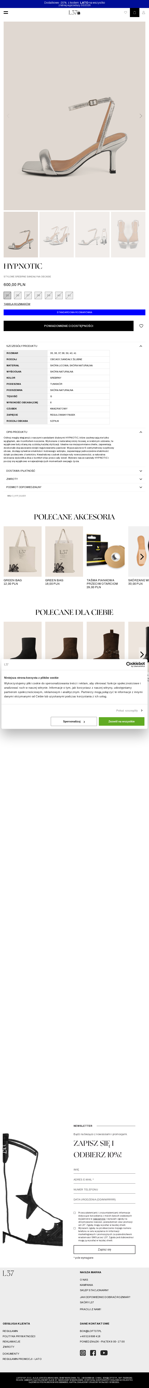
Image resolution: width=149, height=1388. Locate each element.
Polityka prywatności (19, 1336)
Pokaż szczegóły (127, 710)
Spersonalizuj (71, 721)
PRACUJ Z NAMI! (90, 1309)
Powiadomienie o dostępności (68, 325)
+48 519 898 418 (90, 1336)
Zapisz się (104, 1249)
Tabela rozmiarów (17, 304)
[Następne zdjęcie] (141, 116)
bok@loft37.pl (91, 1331)
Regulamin (10, 1331)
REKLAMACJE (11, 1341)
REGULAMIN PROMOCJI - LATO (22, 1359)
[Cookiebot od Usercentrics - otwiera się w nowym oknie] (129, 664)
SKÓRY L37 (87, 1302)
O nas (84, 1279)
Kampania (86, 1285)
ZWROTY (9, 1347)
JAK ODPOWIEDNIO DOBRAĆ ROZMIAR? (105, 1297)
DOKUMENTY (11, 1353)
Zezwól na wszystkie (121, 721)
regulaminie (99, 1219)
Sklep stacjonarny (94, 1290)
